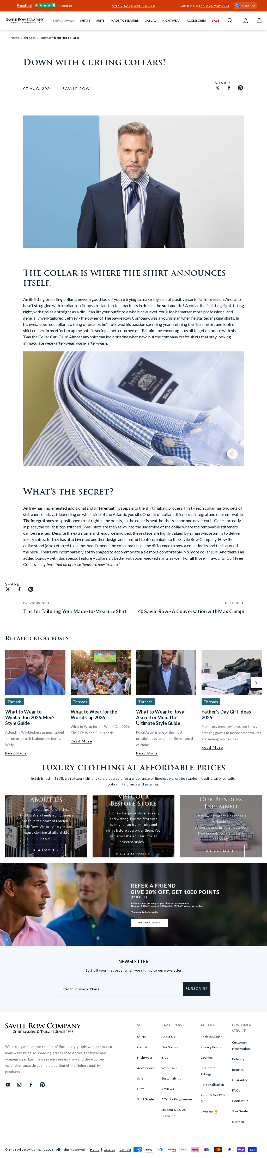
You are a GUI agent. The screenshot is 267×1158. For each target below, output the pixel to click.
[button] (256, 682)
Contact (125, 1149)
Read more (16, 753)
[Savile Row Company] (43, 1028)
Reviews (167, 1089)
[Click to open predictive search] (230, 20)
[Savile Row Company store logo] (25, 20)
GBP (245, 6)
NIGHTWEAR (171, 20)
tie (180, 305)
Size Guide (240, 1111)
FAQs (236, 1090)
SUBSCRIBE (197, 988)
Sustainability (171, 1078)
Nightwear (145, 1057)
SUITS (100, 20)
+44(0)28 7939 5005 (214, 6)
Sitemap (238, 1122)
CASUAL (150, 20)
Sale (140, 1078)
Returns (238, 1069)
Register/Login (211, 1037)
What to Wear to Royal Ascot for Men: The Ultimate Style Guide (161, 717)
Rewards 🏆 (209, 1112)
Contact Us (240, 1101)
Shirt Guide (145, 1099)
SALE (215, 20)
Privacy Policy (211, 1047)
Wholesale (169, 1068)
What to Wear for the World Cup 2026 (94, 714)
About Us (168, 1037)
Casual (142, 1047)
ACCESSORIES (196, 20)
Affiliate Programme (176, 1099)
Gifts (140, 1089)
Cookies (207, 1057)
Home (95, 1149)
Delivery (238, 1059)
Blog (164, 1057)
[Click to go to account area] (245, 20)
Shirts (141, 1037)
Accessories (146, 1068)
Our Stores (169, 1047)
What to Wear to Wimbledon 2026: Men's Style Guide (30, 717)
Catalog (109, 1149)
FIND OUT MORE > (133, 854)
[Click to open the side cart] (259, 20)
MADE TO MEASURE (124, 20)
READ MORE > (46, 850)
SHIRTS (85, 20)
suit (165, 305)
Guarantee (240, 1080)
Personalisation (212, 1085)
